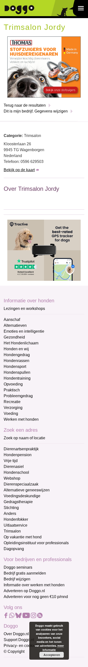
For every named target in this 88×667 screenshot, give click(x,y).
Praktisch (12, 390)
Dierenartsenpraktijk (21, 449)
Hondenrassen (16, 361)
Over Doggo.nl (16, 634)
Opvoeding (13, 384)
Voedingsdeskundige (22, 496)
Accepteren (52, 655)
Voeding (11, 413)
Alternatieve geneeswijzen (27, 490)
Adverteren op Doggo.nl (24, 591)
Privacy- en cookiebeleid (25, 646)
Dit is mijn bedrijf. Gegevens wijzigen (36, 111)
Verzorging (13, 408)
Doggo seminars (18, 567)
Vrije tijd (11, 461)
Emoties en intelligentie (24, 331)
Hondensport (15, 366)
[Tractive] (44, 250)
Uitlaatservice (15, 525)
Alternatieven (15, 325)
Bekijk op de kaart (19, 170)
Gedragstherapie (18, 502)
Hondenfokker (16, 519)
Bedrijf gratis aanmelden (25, 573)
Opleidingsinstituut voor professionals (36, 543)
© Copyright (14, 651)
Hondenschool (16, 472)
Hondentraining (17, 378)
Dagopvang (14, 549)
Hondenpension (18, 455)
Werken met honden (21, 419)
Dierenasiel (14, 466)
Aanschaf (12, 319)
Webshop (12, 478)
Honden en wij (16, 349)
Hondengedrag (17, 355)
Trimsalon (12, 531)
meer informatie (53, 648)
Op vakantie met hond (23, 537)
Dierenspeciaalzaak (21, 484)
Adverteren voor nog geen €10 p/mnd (36, 597)
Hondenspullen (17, 372)
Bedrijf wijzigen (17, 579)
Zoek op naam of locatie (24, 438)
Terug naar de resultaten (25, 105)
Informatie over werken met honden (34, 585)
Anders (10, 513)
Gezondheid (14, 337)
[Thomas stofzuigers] (44, 67)
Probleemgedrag (18, 396)
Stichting (11, 508)
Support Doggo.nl (19, 640)
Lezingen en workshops (24, 308)
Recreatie (12, 402)
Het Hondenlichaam (21, 343)
